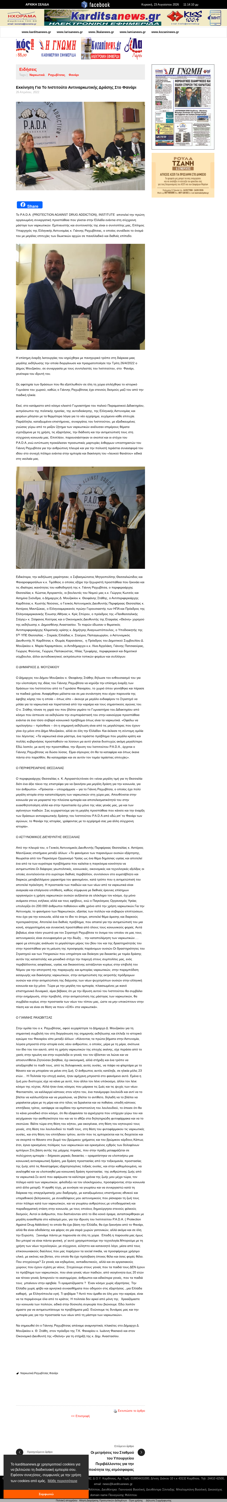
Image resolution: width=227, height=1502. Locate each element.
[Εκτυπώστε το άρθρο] (115, 1410)
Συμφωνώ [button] (46, 1494)
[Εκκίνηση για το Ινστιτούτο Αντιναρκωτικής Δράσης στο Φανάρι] (80, 146)
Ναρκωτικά (37, 75)
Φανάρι (74, 75)
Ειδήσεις (28, 69)
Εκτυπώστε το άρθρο (131, 1410)
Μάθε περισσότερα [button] (62, 1481)
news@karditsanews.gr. (118, 1484)
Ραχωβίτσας (56, 75)
